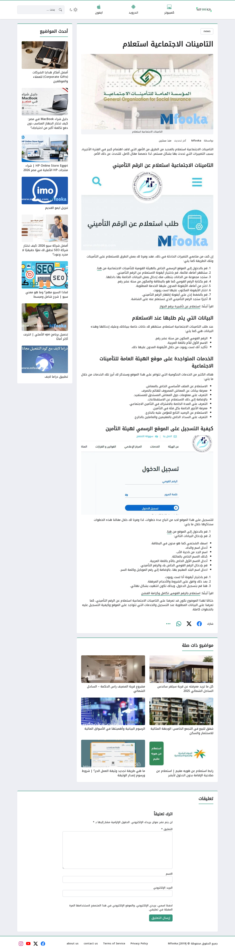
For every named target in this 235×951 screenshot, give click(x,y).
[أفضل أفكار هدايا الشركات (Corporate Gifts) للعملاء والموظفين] (45, 62)
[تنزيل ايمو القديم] (45, 193)
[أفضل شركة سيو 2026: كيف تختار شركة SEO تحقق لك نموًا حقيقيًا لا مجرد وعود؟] (45, 236)
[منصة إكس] (189, 624)
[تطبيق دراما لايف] (45, 362)
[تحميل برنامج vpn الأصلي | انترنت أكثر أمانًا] (45, 322)
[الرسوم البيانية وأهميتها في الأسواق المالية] (113, 716)
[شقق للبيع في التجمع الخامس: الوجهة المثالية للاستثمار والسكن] (181, 716)
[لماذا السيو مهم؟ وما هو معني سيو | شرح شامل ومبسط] (45, 280)
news (207, 31)
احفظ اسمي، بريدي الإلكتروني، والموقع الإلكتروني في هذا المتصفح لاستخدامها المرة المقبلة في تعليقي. (121, 908)
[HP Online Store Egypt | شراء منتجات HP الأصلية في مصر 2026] (45, 153)
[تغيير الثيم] (73, 9)
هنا (99, 268)
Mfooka (196, 140)
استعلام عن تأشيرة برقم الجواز (180, 306)
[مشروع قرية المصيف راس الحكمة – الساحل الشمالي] (113, 674)
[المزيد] (168, 624)
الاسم (169, 874)
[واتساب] (178, 624)
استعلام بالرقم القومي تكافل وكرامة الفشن (170, 593)
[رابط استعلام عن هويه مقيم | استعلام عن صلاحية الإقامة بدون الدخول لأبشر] (181, 759)
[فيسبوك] (199, 624)
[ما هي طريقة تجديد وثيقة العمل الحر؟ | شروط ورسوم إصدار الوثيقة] (113, 759)
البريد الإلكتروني (163, 888)
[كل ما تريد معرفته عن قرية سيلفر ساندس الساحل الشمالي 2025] (181, 674)
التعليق (167, 829)
